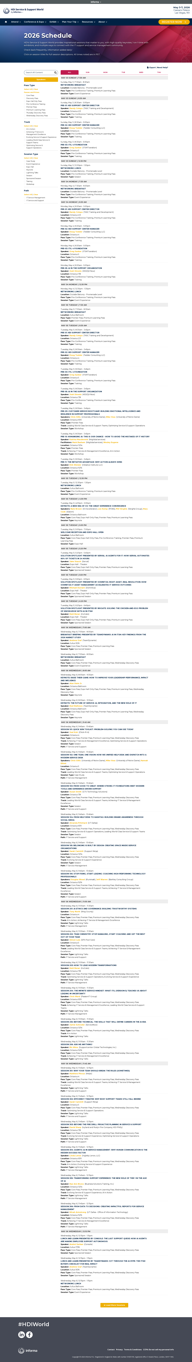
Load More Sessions (115, 1305)
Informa (96, 2)
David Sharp (75, 1127)
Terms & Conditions (133, 1349)
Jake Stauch (75, 561)
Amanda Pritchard (78, 823)
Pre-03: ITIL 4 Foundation (74, 145)
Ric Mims (74, 1047)
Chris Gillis (76, 417)
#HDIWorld (33, 1324)
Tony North (75, 912)
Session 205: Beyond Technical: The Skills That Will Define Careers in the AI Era (103, 1022)
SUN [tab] (87, 72)
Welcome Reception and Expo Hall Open (82, 532)
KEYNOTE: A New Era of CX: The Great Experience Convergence (93, 506)
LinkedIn (21, 1334)
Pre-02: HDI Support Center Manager (80, 125)
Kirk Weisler (75, 465)
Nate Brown (76, 509)
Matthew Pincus (77, 1074)
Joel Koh (74, 732)
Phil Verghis (121, 509)
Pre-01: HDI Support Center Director (80, 105)
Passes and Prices (31, 92)
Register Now (172, 21)
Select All (28, 89)
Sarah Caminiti (76, 851)
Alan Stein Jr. (76, 683)
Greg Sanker (76, 148)
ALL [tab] (69, 72)
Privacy (119, 1349)
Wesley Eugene (110, 442)
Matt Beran (75, 614)
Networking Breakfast (73, 85)
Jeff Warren (102, 879)
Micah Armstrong (78, 1212)
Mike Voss (110, 417)
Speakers (41, 79)
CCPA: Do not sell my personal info (158, 1349)
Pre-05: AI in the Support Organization (81, 268)
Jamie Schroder (77, 1025)
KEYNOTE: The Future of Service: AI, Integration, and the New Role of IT (99, 703)
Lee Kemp (103, 509)
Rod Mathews (76, 706)
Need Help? (162, 67)
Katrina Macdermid (79, 439)
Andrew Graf (76, 640)
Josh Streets (76, 271)
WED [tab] (141, 72)
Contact (111, 1349)
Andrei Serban (76, 1244)
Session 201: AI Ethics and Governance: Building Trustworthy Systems (99, 909)
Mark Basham (78, 442)
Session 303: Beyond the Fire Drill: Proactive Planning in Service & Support (101, 1124)
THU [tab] (159, 72)
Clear (36, 89)
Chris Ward (75, 996)
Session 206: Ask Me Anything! (76, 1044)
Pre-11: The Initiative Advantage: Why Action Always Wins (91, 462)
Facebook (29, 1334)
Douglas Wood (78, 879)
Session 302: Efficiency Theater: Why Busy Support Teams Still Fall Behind (101, 1099)
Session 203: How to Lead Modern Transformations (89, 965)
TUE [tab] (123, 72)
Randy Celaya (76, 108)
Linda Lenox (75, 1156)
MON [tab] (105, 72)
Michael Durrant (77, 588)
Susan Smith (76, 792)
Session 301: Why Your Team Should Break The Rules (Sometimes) (95, 1071)
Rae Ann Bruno (77, 1184)
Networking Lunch (71, 168)
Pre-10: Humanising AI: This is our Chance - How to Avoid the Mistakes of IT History (105, 437)
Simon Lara (75, 940)
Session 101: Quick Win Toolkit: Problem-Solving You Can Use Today (97, 729)
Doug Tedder (76, 128)
